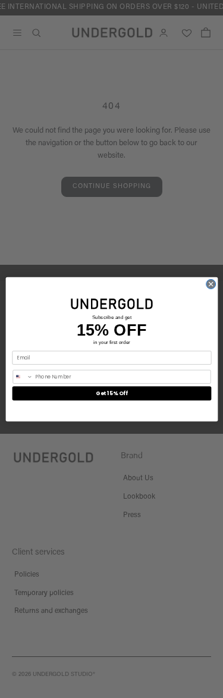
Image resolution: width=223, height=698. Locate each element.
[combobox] (22, 376)
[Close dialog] (210, 284)
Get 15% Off (111, 393)
